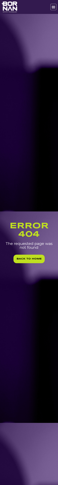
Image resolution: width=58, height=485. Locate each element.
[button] (53, 7)
